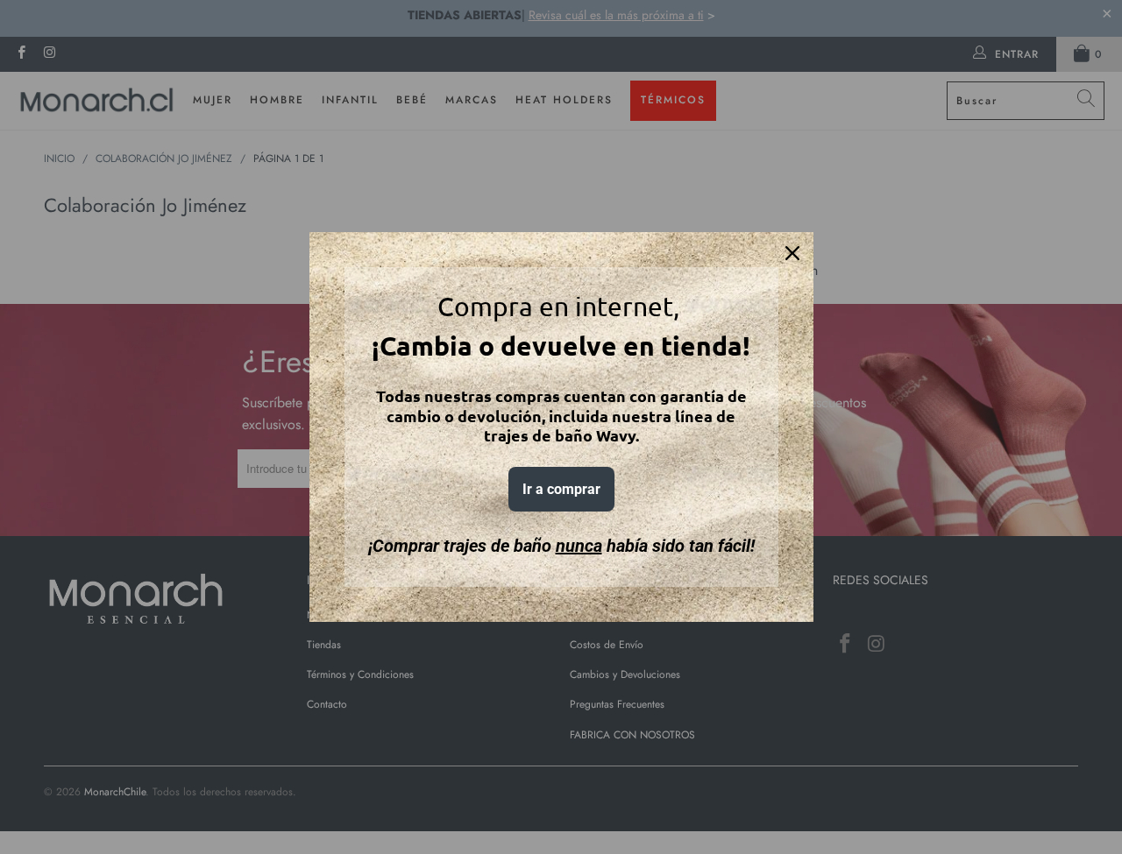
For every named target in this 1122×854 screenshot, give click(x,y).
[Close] (792, 253)
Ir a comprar (561, 489)
